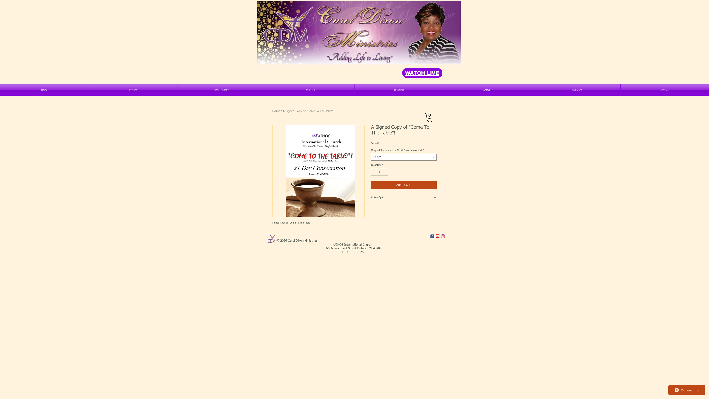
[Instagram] (443, 236)
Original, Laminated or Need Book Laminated (397, 150)
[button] (133, 90)
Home (276, 111)
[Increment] (385, 172)
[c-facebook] (432, 236)
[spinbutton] (379, 172)
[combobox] (404, 157)
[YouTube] (437, 236)
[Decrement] (374, 172)
